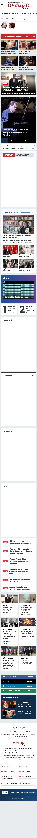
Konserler (11, 306)
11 (19, 93)
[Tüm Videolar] (33, 278)
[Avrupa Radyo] (18, 5)
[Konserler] (33, 431)
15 (26, 93)
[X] (16, 727)
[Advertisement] (18, 819)
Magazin (24, 736)
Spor (5, 486)
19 (33, 93)
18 (31, 93)
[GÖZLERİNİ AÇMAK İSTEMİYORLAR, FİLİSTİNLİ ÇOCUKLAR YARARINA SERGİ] (27, 598)
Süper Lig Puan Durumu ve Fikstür (7, 777)
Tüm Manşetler (26, 776)
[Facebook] (13, 727)
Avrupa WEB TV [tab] (22, 155)
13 (22, 93)
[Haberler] (33, 376)
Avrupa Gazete (6, 734)
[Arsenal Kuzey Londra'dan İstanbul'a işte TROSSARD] (9, 598)
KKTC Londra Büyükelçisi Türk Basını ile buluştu (26, 662)
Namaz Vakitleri (9, 771)
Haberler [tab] (9, 155)
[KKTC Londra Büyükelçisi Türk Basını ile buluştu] (27, 651)
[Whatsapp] (23, 727)
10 (17, 93)
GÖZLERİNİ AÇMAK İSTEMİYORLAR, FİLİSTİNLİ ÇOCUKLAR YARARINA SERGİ (27, 611)
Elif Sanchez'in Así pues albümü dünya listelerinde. (30, 311)
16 (27, 93)
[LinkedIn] (20, 727)
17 (29, 93)
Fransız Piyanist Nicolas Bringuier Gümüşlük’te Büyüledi (19, 561)
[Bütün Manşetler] (33, 212)
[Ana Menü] (2, 5)
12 (21, 93)
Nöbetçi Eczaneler (10, 767)
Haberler (15, 13)
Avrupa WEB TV (28, 13)
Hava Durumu (26, 767)
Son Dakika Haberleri (10, 783)
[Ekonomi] (33, 320)
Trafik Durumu (26, 771)
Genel (33, 734)
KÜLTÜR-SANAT (26, 605)
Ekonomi (7, 320)
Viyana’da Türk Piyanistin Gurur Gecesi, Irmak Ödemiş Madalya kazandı (11, 311)
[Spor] (33, 486)
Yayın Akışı (5, 13)
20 (34, 93)
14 (24, 93)
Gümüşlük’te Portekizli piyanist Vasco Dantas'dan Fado (18, 19)
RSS (6, 792)
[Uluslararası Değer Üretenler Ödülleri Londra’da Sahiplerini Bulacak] (27, 622)
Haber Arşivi (26, 783)
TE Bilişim (23, 798)
